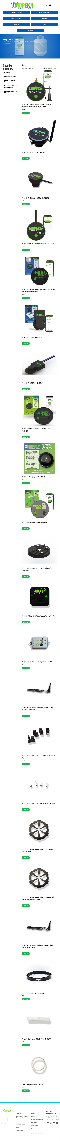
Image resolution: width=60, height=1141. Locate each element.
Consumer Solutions (44, 12)
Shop (44, 24)
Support (30, 30)
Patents (33, 1128)
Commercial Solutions (16, 12)
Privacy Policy (34, 1122)
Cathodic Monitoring (16, 18)
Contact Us (34, 1116)
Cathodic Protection (21, 1124)
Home (17, 1110)
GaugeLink (44, 18)
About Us (18, 1113)
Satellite (16, 24)
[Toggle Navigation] (54, 5)
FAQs (32, 1110)
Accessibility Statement (37, 1119)
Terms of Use (34, 1125)
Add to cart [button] (25, 112)
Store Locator (19, 1130)
